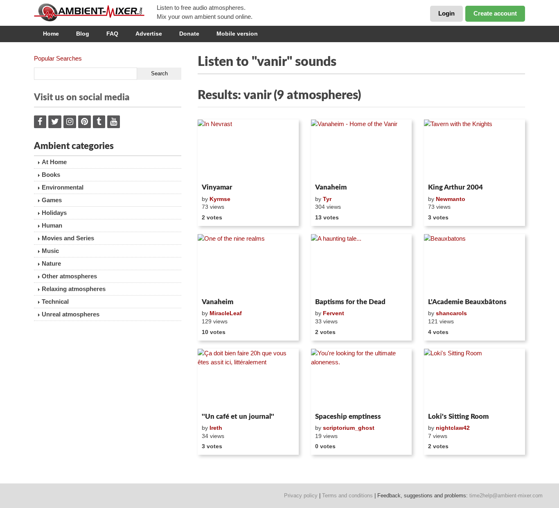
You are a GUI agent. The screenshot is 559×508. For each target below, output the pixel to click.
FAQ (112, 33)
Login (446, 13)
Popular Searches (58, 58)
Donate (189, 33)
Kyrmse (220, 199)
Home (51, 33)
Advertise (148, 33)
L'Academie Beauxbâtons (467, 301)
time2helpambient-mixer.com (506, 495)
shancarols (451, 313)
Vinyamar (217, 187)
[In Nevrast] (248, 150)
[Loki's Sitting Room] (474, 379)
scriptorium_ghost (348, 427)
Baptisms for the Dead (350, 301)
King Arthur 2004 (455, 187)
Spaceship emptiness (348, 416)
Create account (495, 13)
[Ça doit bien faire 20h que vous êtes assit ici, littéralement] (248, 379)
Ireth (216, 427)
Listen (217, 169)
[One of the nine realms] (248, 264)
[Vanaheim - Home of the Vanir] (361, 150)
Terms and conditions (347, 495)
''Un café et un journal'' (238, 416)
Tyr (327, 199)
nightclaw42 (453, 427)
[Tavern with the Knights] (474, 150)
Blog (82, 33)
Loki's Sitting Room (458, 416)
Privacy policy (301, 495)
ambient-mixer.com (95, 12)
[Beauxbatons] (474, 264)
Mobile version (237, 33)
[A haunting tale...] (361, 264)
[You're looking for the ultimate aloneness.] (361, 379)
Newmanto (450, 199)
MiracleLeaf (226, 313)
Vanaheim (331, 187)
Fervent (333, 313)
